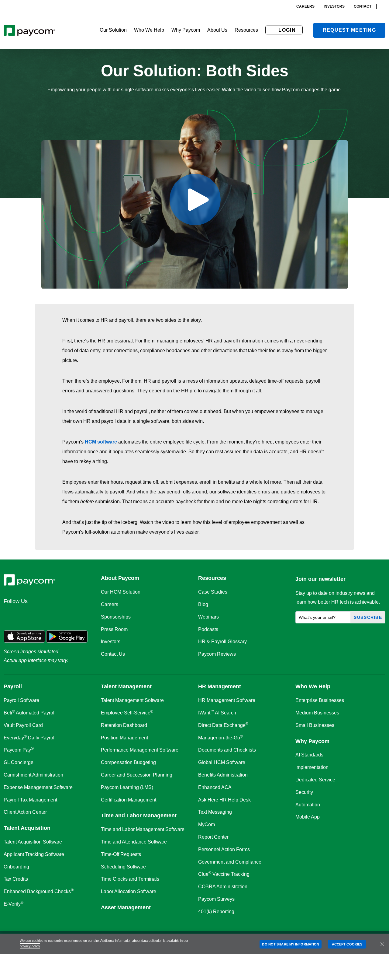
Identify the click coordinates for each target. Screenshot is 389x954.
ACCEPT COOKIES (347, 944)
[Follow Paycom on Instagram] (54, 614)
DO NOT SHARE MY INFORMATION (290, 944)
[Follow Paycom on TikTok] (83, 614)
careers (305, 6)
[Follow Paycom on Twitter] (25, 614)
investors (334, 6)
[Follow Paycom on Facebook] (39, 614)
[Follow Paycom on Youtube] (68, 614)
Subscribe (368, 617)
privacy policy (30, 946)
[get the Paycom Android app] (67, 636)
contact (362, 6)
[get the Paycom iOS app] (24, 636)
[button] (113, 30)
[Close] (382, 944)
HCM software (101, 441)
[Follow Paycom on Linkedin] (10, 614)
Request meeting (349, 30)
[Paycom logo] (29, 30)
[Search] (383, 6)
